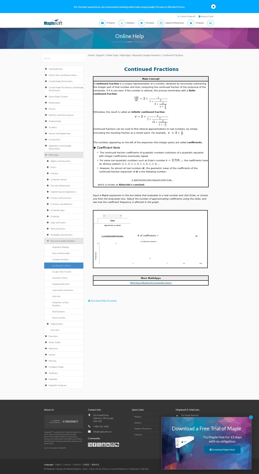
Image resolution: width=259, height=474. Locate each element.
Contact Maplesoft (187, 16)
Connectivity (54, 139)
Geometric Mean (59, 278)
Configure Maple (56, 367)
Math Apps (53, 155)
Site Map (145, 469)
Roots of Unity (58, 317)
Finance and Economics (61, 198)
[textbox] (151, 98)
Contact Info (94, 409)
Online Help (112, 55)
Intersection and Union (62, 290)
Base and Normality (61, 253)
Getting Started (56, 69)
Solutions (138, 423)
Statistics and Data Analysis (61, 115)
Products (137, 417)
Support (100, 55)
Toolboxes (53, 373)
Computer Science (59, 179)
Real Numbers (58, 311)
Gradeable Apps (58, 210)
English (58, 464)
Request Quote (207, 16)
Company (138, 434)
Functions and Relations (61, 204)
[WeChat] (117, 445)
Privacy (106, 469)
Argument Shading (60, 247)
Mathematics (54, 102)
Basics (53, 167)
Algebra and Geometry (61, 161)
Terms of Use (95, 469)
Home (91, 55)
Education (53, 336)
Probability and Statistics (62, 234)
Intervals (56, 296)
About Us (49, 409)
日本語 (86, 464)
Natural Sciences (58, 228)
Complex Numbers (60, 259)
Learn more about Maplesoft (55, 448)
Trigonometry (57, 324)
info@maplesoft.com (102, 431)
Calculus (54, 173)
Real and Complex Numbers (63, 241)
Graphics (53, 127)
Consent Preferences (119, 469)
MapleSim (53, 379)
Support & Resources (143, 428)
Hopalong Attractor (61, 284)
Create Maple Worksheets (61, 81)
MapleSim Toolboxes (58, 385)
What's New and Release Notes (63, 75)
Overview (55, 330)
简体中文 (95, 464)
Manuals (53, 360)
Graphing (55, 216)
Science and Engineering (59, 133)
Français (67, 464)
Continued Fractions (61, 265)
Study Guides (55, 342)
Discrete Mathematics (60, 185)
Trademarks (135, 469)
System (52, 354)
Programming (55, 121)
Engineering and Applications (63, 191)
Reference (53, 348)
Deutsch (77, 464)
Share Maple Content (58, 96)
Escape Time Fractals (61, 271)
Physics (52, 109)
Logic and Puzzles (58, 222)
